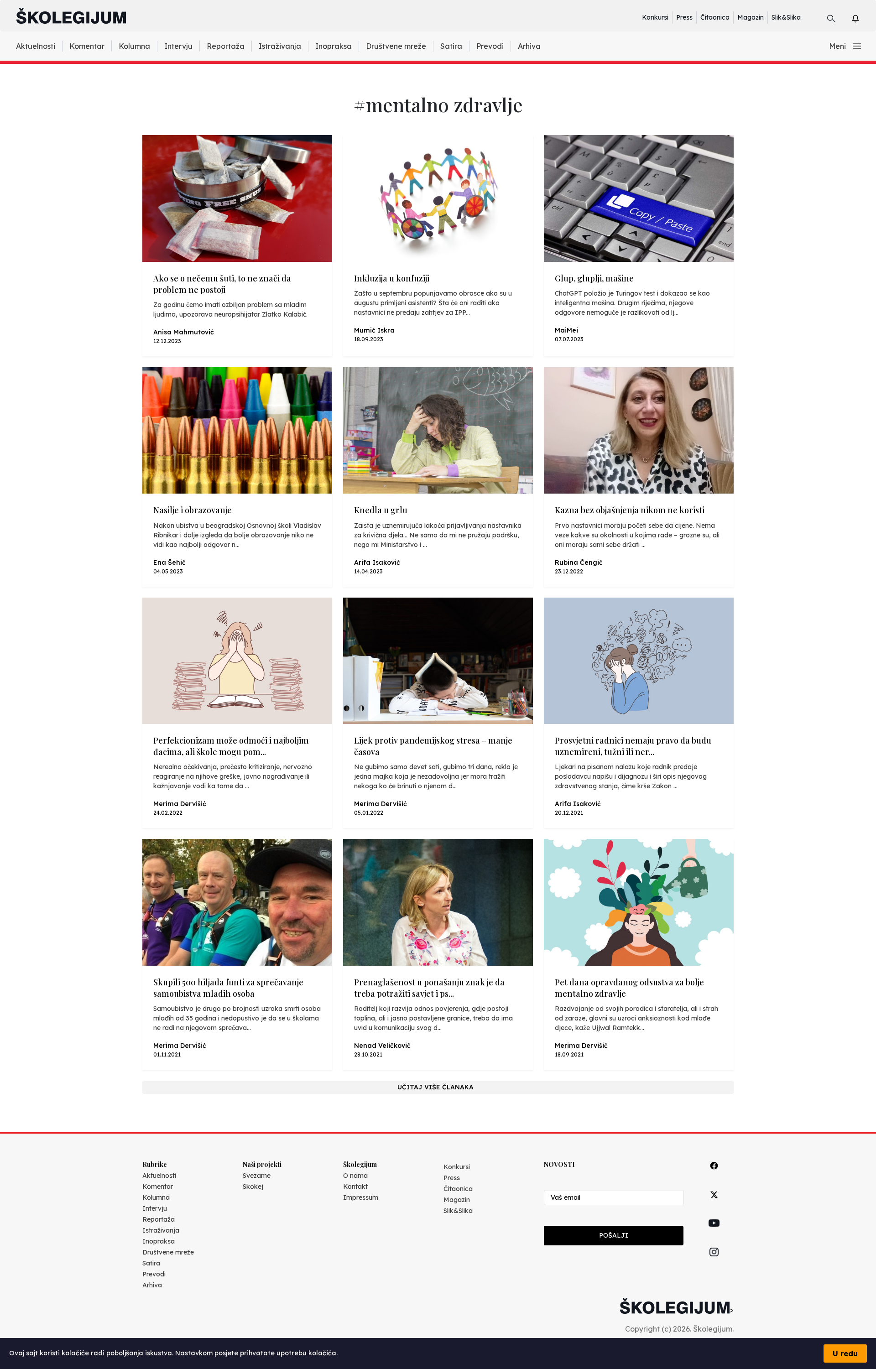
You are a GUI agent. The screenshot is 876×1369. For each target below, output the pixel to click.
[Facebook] (714, 1176)
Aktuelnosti (35, 46)
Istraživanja (280, 46)
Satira (451, 46)
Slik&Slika (786, 17)
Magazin (750, 17)
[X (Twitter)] (714, 1205)
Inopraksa (333, 46)
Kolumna (134, 46)
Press (684, 17)
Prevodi (490, 46)
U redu (845, 1353)
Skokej (253, 1186)
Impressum (360, 1197)
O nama (355, 1175)
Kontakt (355, 1186)
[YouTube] (714, 1233)
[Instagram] (714, 1262)
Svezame (257, 1175)
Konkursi (655, 17)
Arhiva (529, 46)
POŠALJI (613, 1235)
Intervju (178, 46)
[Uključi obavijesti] (863, 17)
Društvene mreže (396, 46)
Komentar (86, 46)
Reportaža (226, 46)
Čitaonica (715, 17)
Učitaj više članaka (435, 1087)
